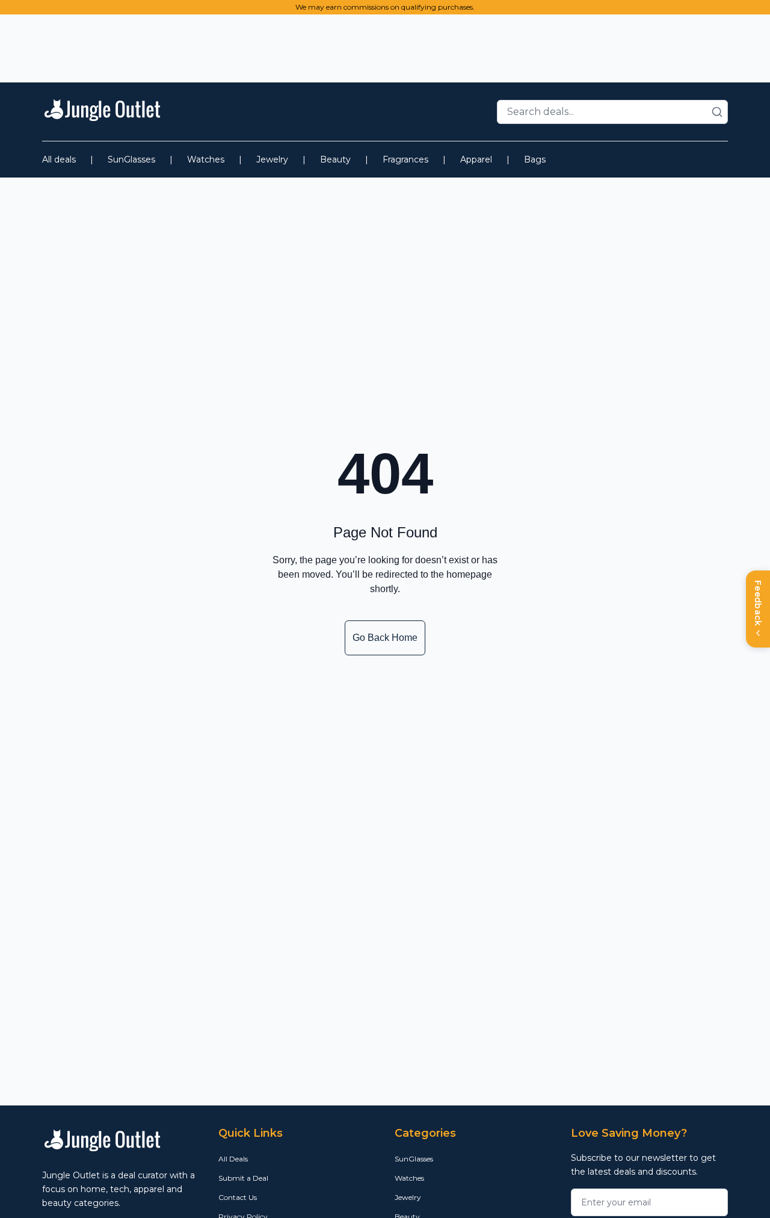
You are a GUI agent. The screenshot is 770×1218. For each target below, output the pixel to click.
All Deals (233, 1158)
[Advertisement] (385, 46)
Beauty (335, 159)
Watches (205, 159)
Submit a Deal (243, 1177)
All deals (59, 159)
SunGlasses (131, 159)
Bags (535, 159)
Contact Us (237, 1197)
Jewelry (272, 159)
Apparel (476, 159)
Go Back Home (385, 637)
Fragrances (405, 159)
